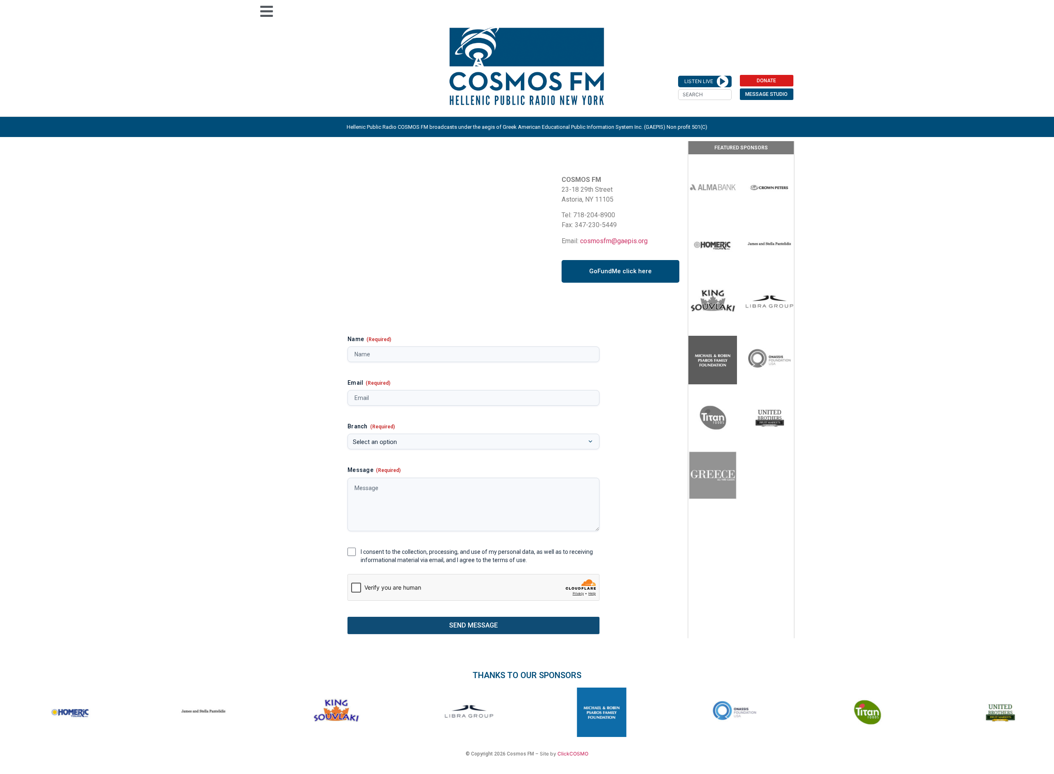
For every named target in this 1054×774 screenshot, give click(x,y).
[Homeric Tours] (712, 245)
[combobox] (705, 94)
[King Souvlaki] (712, 302)
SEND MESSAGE (473, 625)
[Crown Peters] (769, 187)
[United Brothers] (769, 417)
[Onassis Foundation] (769, 360)
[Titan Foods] (712, 417)
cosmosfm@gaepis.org (614, 241)
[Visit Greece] (712, 475)
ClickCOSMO (572, 754)
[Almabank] (712, 187)
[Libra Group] (769, 302)
